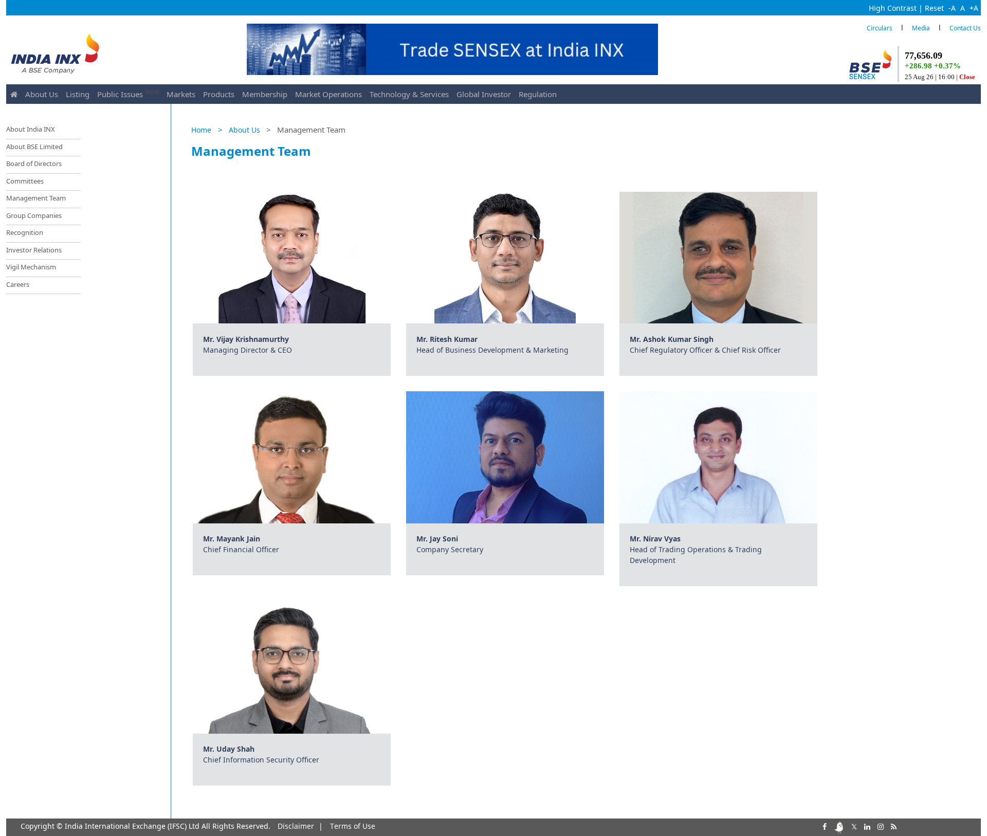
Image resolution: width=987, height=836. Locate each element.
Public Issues (128, 93)
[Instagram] (879, 825)
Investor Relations (34, 250)
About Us (41, 94)
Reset (934, 8)
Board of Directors (34, 163)
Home (201, 130)
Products (218, 94)
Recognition (24, 232)
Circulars (879, 28)
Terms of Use (352, 826)
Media (921, 28)
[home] (13, 94)
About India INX (30, 129)
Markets (181, 94)
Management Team (36, 198)
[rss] (892, 825)
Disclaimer (296, 826)
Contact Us (965, 28)
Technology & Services (409, 94)
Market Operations (328, 94)
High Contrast (893, 8)
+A (974, 8)
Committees (25, 181)
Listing (77, 94)
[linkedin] (866, 825)
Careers (17, 284)
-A (952, 8)
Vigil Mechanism (31, 266)
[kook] (838, 825)
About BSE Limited (34, 146)
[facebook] (823, 825)
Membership (264, 94)
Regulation (538, 94)
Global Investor (483, 94)
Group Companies (34, 215)
